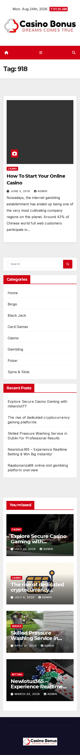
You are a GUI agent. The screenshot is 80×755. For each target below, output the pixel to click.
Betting (17, 674)
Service (16, 626)
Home (13, 293)
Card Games (18, 327)
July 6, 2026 (25, 597)
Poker (13, 360)
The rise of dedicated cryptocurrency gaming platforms (37, 589)
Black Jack (17, 315)
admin (42, 191)
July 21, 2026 (26, 549)
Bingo (12, 304)
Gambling (15, 349)
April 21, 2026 (26, 645)
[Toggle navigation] (41, 52)
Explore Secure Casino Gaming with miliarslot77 (38, 541)
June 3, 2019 (21, 191)
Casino (12, 168)
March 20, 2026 (28, 694)
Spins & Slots (19, 372)
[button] (74, 52)
